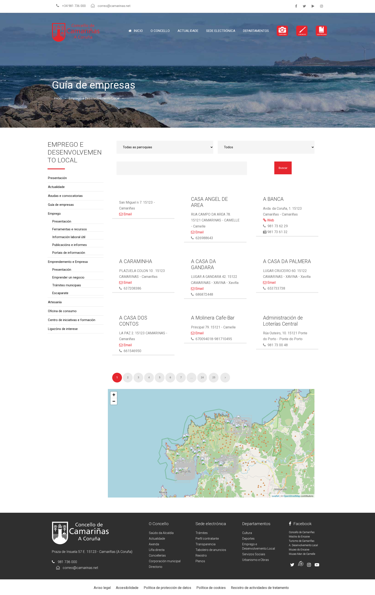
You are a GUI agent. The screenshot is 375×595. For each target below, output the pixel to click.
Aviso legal (102, 588)
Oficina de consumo (62, 311)
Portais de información (68, 253)
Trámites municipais (66, 285)
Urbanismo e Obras (255, 560)
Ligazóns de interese (63, 329)
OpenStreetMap (291, 496)
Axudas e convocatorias (65, 196)
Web (270, 220)
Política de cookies (211, 588)
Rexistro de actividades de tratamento (260, 588)
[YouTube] (313, 6)
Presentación (57, 178)
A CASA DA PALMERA (287, 261)
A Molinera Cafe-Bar (213, 318)
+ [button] (113, 394)
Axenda (154, 544)
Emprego (54, 214)
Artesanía (55, 302)
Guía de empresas (61, 205)
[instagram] (321, 6)
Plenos (200, 561)
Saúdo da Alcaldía (161, 533)
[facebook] (296, 6)
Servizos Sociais (253, 554)
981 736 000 (67, 562)
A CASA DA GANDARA (203, 264)
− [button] (113, 401)
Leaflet (275, 496)
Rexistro (201, 555)
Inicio (138, 31)
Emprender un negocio (68, 277)
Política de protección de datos (167, 588)
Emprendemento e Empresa (68, 262)
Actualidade (188, 31)
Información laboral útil (68, 237)
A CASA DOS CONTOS (133, 321)
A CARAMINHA (135, 261)
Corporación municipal (165, 561)
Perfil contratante (207, 538)
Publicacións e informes (69, 245)
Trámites (202, 533)
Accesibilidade (127, 588)
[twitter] (304, 6)
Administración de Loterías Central (283, 321)
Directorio (155, 567)
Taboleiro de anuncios (211, 550)
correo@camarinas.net (80, 568)
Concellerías (157, 555)
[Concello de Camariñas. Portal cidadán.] (76, 32)
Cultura (247, 533)
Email (127, 214)
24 (202, 377)
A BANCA (273, 199)
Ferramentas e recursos (69, 229)
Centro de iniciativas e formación (71, 320)
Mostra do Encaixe (299, 536)
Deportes (248, 538)
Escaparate (60, 293)
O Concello (159, 523)
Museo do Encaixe (299, 549)
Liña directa (156, 550)
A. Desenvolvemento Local (303, 545)
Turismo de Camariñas (301, 540)
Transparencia (205, 544)
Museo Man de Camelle (302, 553)
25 (213, 377)
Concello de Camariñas (302, 532)
